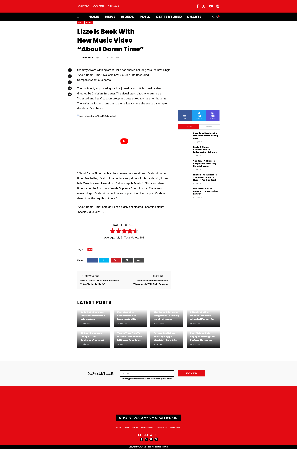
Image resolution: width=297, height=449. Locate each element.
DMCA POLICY (175, 427)
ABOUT (119, 427)
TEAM (126, 427)
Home (93, 17)
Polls (145, 17)
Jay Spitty (160, 344)
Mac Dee (199, 156)
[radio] (112, 231)
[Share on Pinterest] (70, 82)
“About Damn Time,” (89, 75)
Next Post (158, 276)
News (110, 17)
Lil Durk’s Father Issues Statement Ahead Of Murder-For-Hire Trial (205, 177)
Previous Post (92, 276)
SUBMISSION (113, 6)
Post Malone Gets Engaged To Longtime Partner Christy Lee (202, 336)
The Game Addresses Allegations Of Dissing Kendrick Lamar (204, 163)
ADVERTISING (83, 6)
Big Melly (199, 142)
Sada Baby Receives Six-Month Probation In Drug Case (205, 136)
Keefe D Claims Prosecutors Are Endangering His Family (205, 150)
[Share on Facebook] (70, 70)
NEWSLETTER (98, 6)
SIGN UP (191, 373)
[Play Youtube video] (124, 141)
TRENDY (209, 127)
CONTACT (135, 427)
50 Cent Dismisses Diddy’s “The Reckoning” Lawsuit (206, 191)
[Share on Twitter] (70, 76)
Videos (127, 17)
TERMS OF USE (162, 427)
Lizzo (118, 70)
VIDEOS (88, 22)
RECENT (189, 127)
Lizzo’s (116, 207)
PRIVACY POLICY (147, 427)
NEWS (80, 22)
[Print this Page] (70, 94)
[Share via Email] (70, 88)
